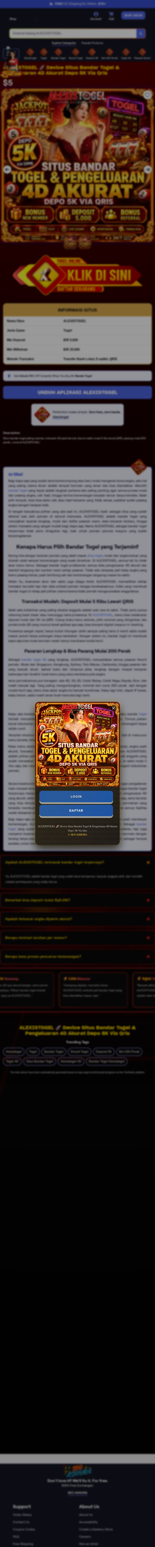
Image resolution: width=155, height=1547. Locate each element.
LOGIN (76, 796)
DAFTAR (76, 810)
